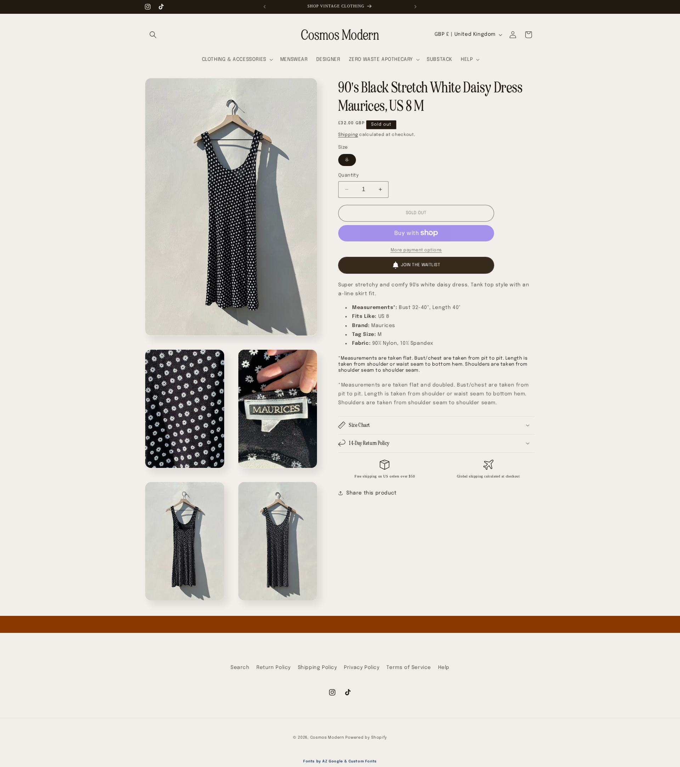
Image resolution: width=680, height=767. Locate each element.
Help (443, 667)
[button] (153, 34)
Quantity (348, 175)
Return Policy (273, 667)
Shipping (348, 135)
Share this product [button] (371, 493)
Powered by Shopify (366, 737)
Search (240, 667)
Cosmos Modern (327, 737)
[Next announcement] (415, 6)
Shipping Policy (317, 667)
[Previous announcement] (264, 6)
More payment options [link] (416, 250)
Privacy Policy (361, 667)
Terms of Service (408, 667)
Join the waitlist (421, 265)
